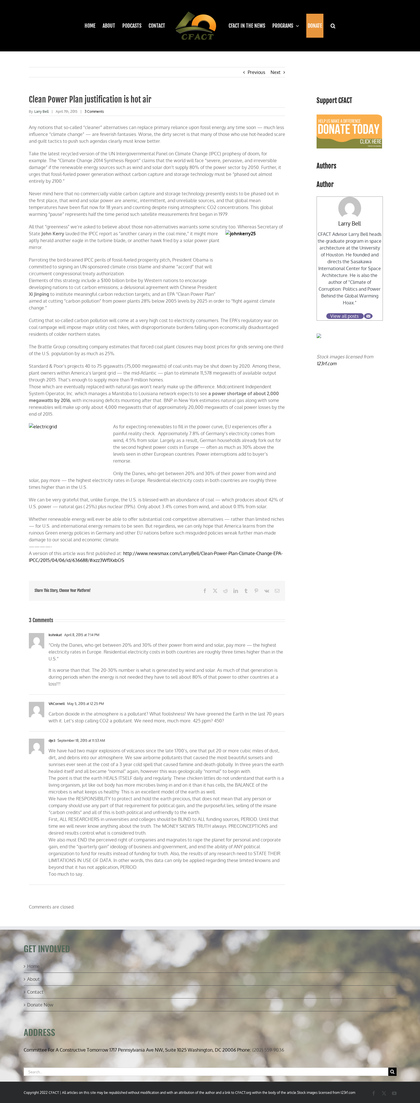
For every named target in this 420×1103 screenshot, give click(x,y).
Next (276, 72)
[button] (329, 26)
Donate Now (40, 1005)
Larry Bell (41, 111)
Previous (256, 72)
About (33, 979)
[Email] (368, 316)
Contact (35, 992)
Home (33, 966)
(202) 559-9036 (268, 1050)
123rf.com (326, 363)
